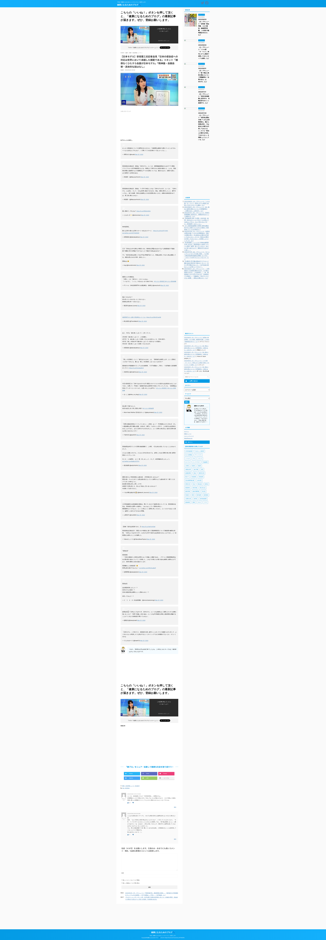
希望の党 (187, 484)
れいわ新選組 (188, 454)
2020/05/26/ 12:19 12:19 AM (134, 794)
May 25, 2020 (139, 154)
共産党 (193, 465)
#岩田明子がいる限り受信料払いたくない (134, 317)
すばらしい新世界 (199, 451)
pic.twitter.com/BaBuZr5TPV (130, 461)
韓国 (194, 502)
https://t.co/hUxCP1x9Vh (160, 231)
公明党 (187, 465)
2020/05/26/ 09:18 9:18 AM (133, 813)
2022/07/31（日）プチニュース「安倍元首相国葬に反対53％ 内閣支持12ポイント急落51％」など (196, 214)
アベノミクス (198, 454)
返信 (175, 807)
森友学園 (187, 491)
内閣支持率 (188, 469)
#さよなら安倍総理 (148, 408)
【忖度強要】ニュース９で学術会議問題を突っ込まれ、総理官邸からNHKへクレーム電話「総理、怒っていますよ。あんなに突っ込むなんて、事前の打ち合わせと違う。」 (196, 246)
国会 (195, 473)
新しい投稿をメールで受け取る (131, 883)
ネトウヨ (187, 462)
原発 (202, 469)
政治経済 (137, 786)
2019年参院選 (188, 451)
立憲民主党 (188, 498)
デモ (194, 458)
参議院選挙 (188, 473)
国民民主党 (201, 473)
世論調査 (205, 462)
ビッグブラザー (196, 462)
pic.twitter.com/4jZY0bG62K (130, 233)
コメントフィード (189, 436)
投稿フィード (187, 433)
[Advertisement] (149, 125)
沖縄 (193, 495)
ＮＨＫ (199, 502)
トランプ (200, 458)
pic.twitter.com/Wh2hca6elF (147, 568)
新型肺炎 (127, 788)
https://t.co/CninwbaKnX (136, 368)
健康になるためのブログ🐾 (129, 5)
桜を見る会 (202, 487)
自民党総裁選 (203, 498)
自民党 (195, 498)
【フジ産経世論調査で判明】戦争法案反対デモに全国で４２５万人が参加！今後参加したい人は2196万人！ (196, 227)
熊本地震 (199, 495)
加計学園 (196, 469)
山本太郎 (199, 480)
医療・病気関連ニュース (128, 786)
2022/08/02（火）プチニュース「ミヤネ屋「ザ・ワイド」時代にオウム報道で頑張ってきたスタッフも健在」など (203, 51)
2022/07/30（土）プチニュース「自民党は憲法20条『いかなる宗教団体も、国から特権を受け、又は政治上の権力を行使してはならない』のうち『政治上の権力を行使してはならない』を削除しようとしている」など (204, 126)
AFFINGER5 (181, 937)
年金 (194, 484)
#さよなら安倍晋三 (159, 281)
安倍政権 (194, 476)
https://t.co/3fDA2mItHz (143, 211)
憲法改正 (200, 484)
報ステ (187, 476)
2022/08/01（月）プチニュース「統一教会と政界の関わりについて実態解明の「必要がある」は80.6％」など (203, 75)
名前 (122, 873)
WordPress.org (188, 438)
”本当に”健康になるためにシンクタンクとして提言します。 (163, 935)
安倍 (123, 788)
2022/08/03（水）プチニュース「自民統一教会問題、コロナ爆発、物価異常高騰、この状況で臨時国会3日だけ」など (196, 339)
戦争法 (206, 484)
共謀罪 (199, 465)
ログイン (186, 431)
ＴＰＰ (205, 502)
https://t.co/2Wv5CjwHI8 (153, 317)
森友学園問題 (196, 491)
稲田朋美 (206, 495)
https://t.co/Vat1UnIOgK (148, 526)
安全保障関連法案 (189, 480)
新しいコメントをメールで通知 (131, 880)
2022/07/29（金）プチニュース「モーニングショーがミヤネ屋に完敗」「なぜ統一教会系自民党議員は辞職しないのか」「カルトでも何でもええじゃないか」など (197, 255)
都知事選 (187, 502)
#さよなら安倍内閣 (170, 281)
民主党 (203, 491)
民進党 (187, 495)
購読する (189, 442)
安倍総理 (201, 476)
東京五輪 (195, 487)
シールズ (187, 458)
